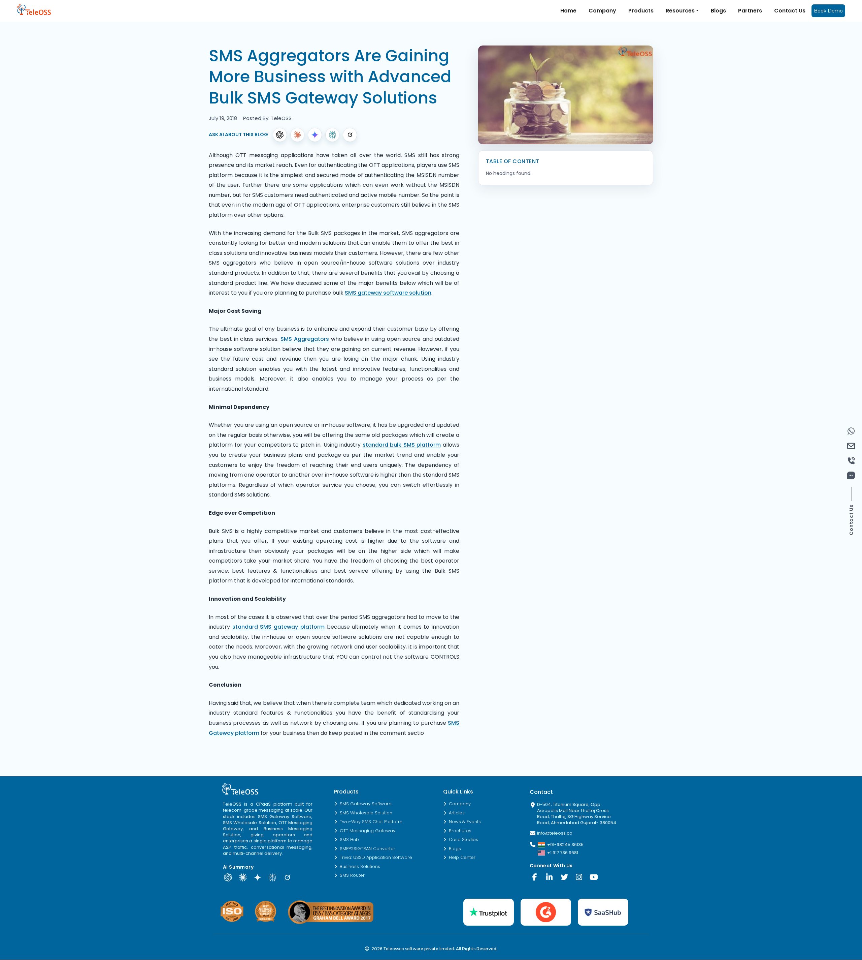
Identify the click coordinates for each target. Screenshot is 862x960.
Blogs (718, 10)
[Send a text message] (851, 476)
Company (602, 10)
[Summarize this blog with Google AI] (315, 135)
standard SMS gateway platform (278, 627)
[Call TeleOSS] (851, 461)
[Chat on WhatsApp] (851, 431)
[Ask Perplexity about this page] (272, 877)
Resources (680, 10)
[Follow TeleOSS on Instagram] (579, 877)
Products (641, 10)
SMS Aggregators (304, 339)
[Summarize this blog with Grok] (350, 135)
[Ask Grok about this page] (287, 877)
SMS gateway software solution (388, 293)
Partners (750, 10)
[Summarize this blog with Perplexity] (332, 135)
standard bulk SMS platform (402, 445)
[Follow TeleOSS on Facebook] (535, 877)
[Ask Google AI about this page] (258, 877)
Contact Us (789, 10)
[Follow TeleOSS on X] (564, 877)
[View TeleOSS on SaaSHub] (603, 912)
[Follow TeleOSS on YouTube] (594, 877)
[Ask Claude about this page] (243, 877)
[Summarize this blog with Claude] (297, 135)
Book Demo (828, 11)
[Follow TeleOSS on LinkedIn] (549, 877)
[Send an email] (851, 446)
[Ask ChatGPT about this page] (228, 877)
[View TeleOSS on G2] (546, 912)
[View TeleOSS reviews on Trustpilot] (488, 912)
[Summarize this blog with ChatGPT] (280, 135)
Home (568, 10)
